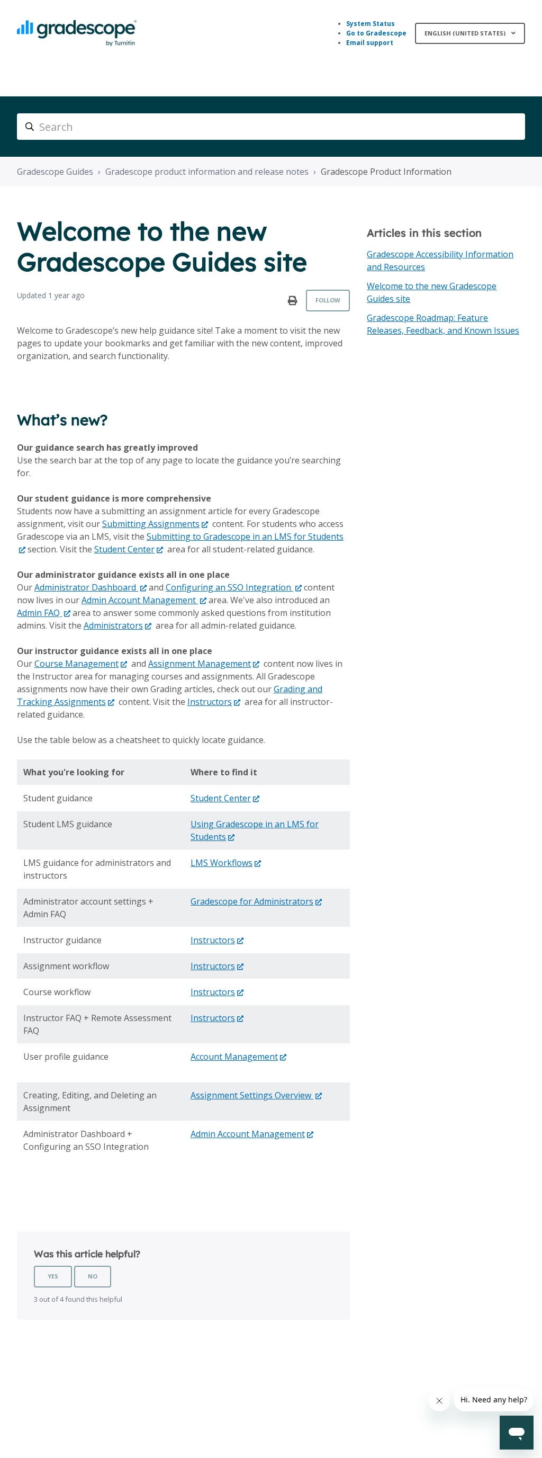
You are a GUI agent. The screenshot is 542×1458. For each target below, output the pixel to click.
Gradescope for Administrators (252, 901)
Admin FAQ (39, 613)
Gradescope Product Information (386, 171)
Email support (369, 42)
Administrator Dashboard (86, 587)
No (92, 1276)
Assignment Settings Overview (252, 1095)
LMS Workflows (221, 863)
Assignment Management (199, 663)
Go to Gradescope (376, 33)
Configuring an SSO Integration (229, 587)
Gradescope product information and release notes (207, 171)
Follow (327, 300)
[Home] (77, 33)
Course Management (76, 663)
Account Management (234, 1056)
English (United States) (465, 33)
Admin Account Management (140, 600)
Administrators (113, 625)
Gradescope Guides (55, 171)
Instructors (209, 702)
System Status (370, 23)
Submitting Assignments (151, 524)
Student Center (124, 549)
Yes (53, 1276)
